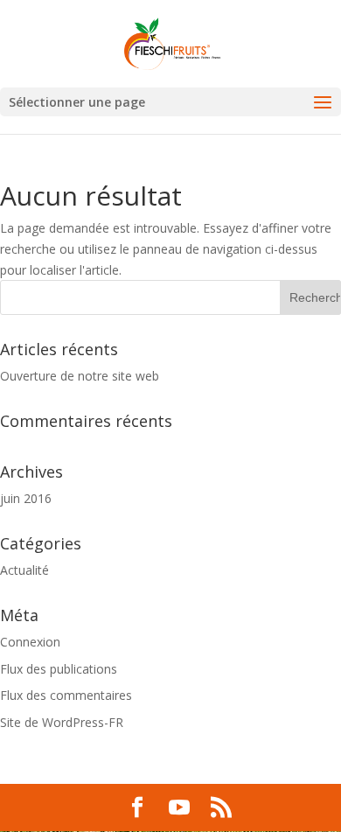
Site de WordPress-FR (61, 722)
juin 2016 (26, 498)
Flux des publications (58, 669)
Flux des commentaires (66, 695)
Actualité (24, 570)
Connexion (30, 641)
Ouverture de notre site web (79, 375)
